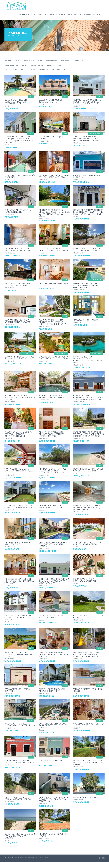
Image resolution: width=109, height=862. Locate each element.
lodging (72, 14)
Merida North (37, 65)
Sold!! (30, 720)
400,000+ (61, 69)
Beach (24, 65)
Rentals (79, 61)
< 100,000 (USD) (10, 69)
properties (24, 14)
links (80, 14)
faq (45, 14)
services (53, 14)
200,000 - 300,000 (46, 69)
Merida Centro (11, 65)
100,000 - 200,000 (28, 69)
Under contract (95, 133)
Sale (30, 96)
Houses (7, 61)
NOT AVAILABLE (96, 353)
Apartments (51, 61)
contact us (89, 14)
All (6, 57)
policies (62, 14)
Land (17, 61)
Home (10, 36)
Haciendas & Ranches (32, 61)
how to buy (36, 14)
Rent (99, 96)
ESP (98, 14)
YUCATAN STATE (54, 65)
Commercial (66, 61)
